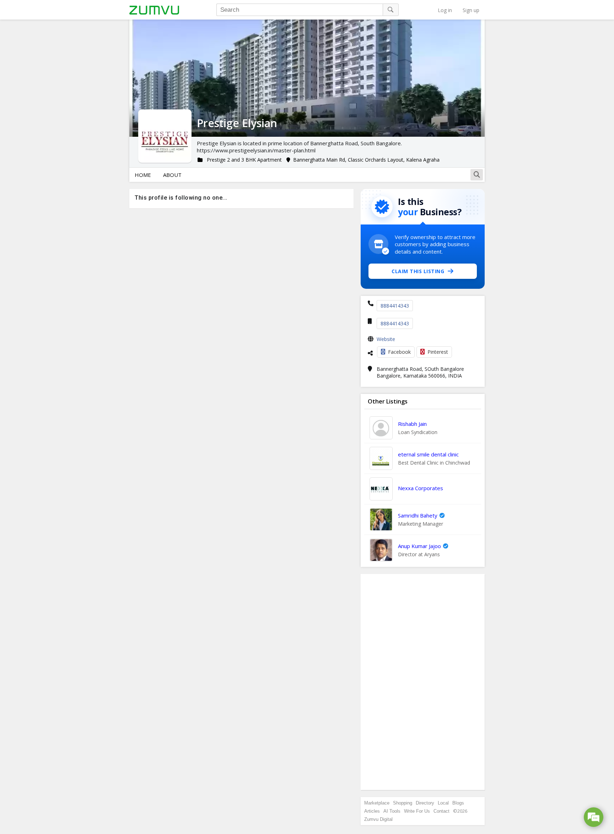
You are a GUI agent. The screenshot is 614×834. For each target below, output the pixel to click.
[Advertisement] (423, 682)
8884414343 (395, 305)
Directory (425, 803)
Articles (372, 811)
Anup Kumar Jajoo (419, 545)
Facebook (399, 351)
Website (386, 339)
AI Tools (391, 811)
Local (443, 803)
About (172, 174)
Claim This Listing (418, 271)
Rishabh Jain (412, 423)
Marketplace (376, 803)
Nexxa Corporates (420, 488)
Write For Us (417, 811)
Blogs (458, 803)
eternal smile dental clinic (428, 454)
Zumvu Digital (378, 819)
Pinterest (437, 351)
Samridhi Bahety (417, 515)
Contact (441, 811)
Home (143, 174)
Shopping (402, 803)
